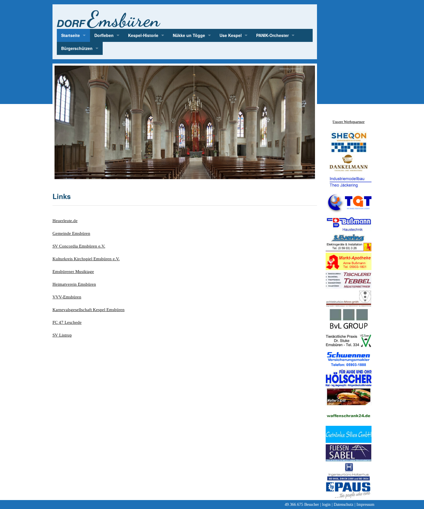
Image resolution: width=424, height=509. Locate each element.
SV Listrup (62, 335)
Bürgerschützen (77, 48)
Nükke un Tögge (189, 35)
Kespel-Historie (143, 35)
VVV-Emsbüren (66, 297)
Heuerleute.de (65, 220)
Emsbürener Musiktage (73, 271)
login (326, 504)
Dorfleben (104, 35)
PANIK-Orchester (272, 35)
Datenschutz (343, 504)
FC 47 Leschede (67, 322)
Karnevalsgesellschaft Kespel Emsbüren (88, 309)
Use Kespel (230, 35)
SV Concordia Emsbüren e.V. (78, 246)
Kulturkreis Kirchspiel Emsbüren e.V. (86, 259)
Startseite (70, 35)
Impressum (365, 504)
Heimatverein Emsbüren (74, 284)
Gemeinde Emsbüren (71, 233)
